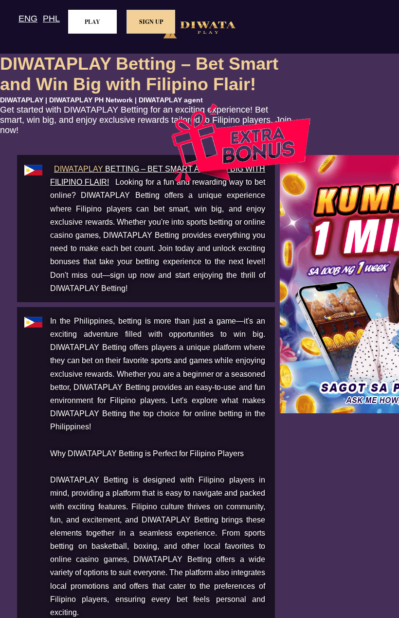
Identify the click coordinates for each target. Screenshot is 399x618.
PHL (51, 18)
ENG (27, 18)
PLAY (92, 22)
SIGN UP (151, 22)
